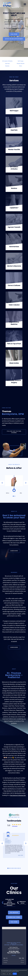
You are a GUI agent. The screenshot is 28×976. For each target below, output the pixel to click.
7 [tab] (17, 868)
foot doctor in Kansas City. (18, 795)
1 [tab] (13, 496)
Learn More (14, 550)
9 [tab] (20, 868)
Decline (10, 973)
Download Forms (14, 917)
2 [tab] (14, 496)
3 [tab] (10, 868)
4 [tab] (12, 868)
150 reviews (14, 826)
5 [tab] (14, 868)
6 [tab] (15, 868)
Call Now (14, 34)
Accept (15, 973)
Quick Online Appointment (14, 39)
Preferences (4, 973)
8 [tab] (18, 868)
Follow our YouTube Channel (14, 431)
